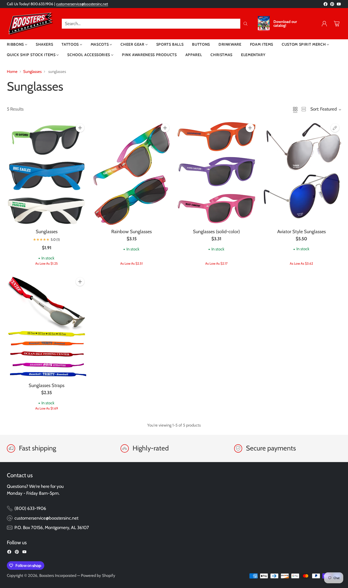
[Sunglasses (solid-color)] (216, 173)
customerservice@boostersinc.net (82, 4)
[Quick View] (80, 138)
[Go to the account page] (324, 23)
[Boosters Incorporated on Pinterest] (332, 5)
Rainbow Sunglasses (131, 231)
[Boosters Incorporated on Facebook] (325, 5)
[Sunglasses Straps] (46, 327)
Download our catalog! (285, 23)
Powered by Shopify (98, 575)
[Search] (245, 24)
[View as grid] (295, 109)
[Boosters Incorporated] (30, 24)
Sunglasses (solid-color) (216, 231)
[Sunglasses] (46, 173)
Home (12, 71)
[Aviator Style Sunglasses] (301, 173)
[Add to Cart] (80, 128)
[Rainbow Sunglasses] (131, 173)
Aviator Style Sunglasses (301, 231)
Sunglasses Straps (46, 385)
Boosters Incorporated (57, 575)
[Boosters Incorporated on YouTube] (338, 5)
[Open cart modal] (336, 23)
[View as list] (304, 109)
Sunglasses (32, 71)
